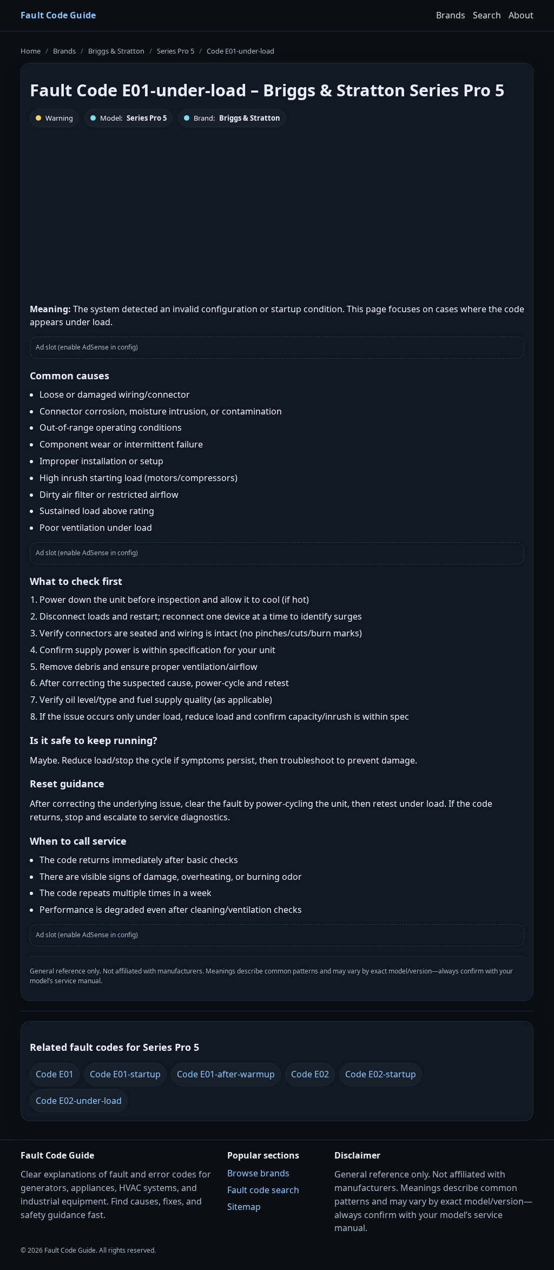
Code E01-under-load (240, 51)
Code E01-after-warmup (226, 1074)
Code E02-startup (380, 1074)
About (521, 15)
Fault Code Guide (58, 15)
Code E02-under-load (79, 1101)
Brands (450, 15)
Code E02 (310, 1074)
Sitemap (244, 1207)
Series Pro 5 (175, 51)
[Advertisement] (277, 213)
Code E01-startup (125, 1074)
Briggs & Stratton (116, 51)
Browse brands (258, 1173)
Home (31, 51)
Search (487, 15)
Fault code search (263, 1190)
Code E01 (55, 1074)
